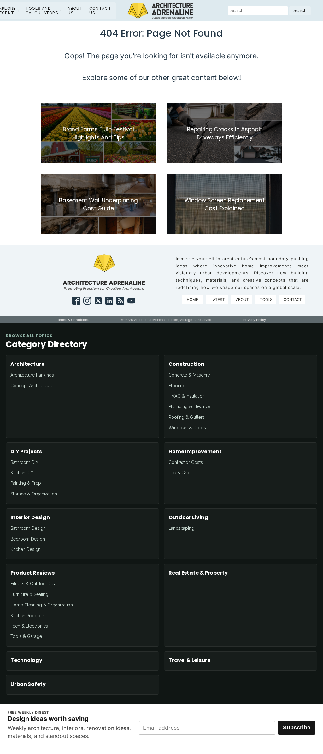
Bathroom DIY (24, 462)
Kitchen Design (25, 549)
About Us (75, 10)
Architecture (27, 364)
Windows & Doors (187, 427)
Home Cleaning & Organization (41, 604)
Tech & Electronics (29, 625)
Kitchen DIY (21, 472)
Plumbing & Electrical (190, 406)
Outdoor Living (188, 517)
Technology (26, 660)
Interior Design (30, 517)
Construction (186, 364)
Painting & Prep (25, 483)
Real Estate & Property (198, 573)
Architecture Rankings (32, 374)
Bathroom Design (28, 528)
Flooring (176, 385)
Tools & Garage (26, 636)
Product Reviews (32, 573)
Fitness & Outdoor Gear (34, 583)
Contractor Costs (185, 462)
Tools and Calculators (42, 10)
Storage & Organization (33, 493)
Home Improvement (194, 451)
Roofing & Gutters (186, 417)
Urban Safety (28, 684)
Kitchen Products (27, 615)
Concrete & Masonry (189, 374)
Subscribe (296, 727)
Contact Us (100, 10)
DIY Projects (26, 451)
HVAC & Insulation (186, 396)
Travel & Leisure (189, 660)
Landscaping (181, 528)
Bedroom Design (27, 538)
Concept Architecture (31, 385)
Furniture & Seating (29, 594)
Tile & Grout (180, 472)
